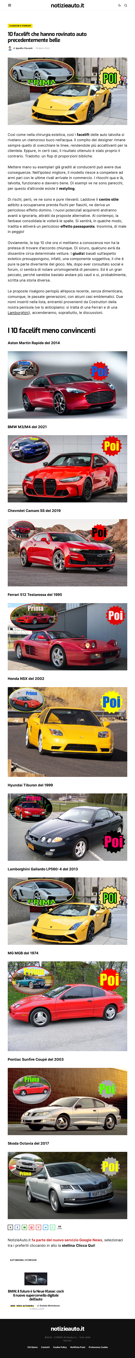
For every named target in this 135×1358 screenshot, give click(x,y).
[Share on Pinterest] (38, 1227)
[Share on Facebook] (17, 1227)
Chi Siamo (32, 1347)
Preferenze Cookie (98, 1347)
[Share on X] (10, 1227)
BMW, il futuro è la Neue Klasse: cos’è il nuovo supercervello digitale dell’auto (36, 1295)
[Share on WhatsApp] (52, 1227)
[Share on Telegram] (45, 1227)
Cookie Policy (60, 1347)
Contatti (45, 1347)
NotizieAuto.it (67, 5)
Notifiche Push (77, 1347)
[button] (9, 5)
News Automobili (25, 1306)
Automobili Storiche (23, 1260)
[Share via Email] (24, 1227)
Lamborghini (18, 312)
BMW (13, 1306)
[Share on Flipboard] (31, 1227)
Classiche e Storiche (20, 26)
